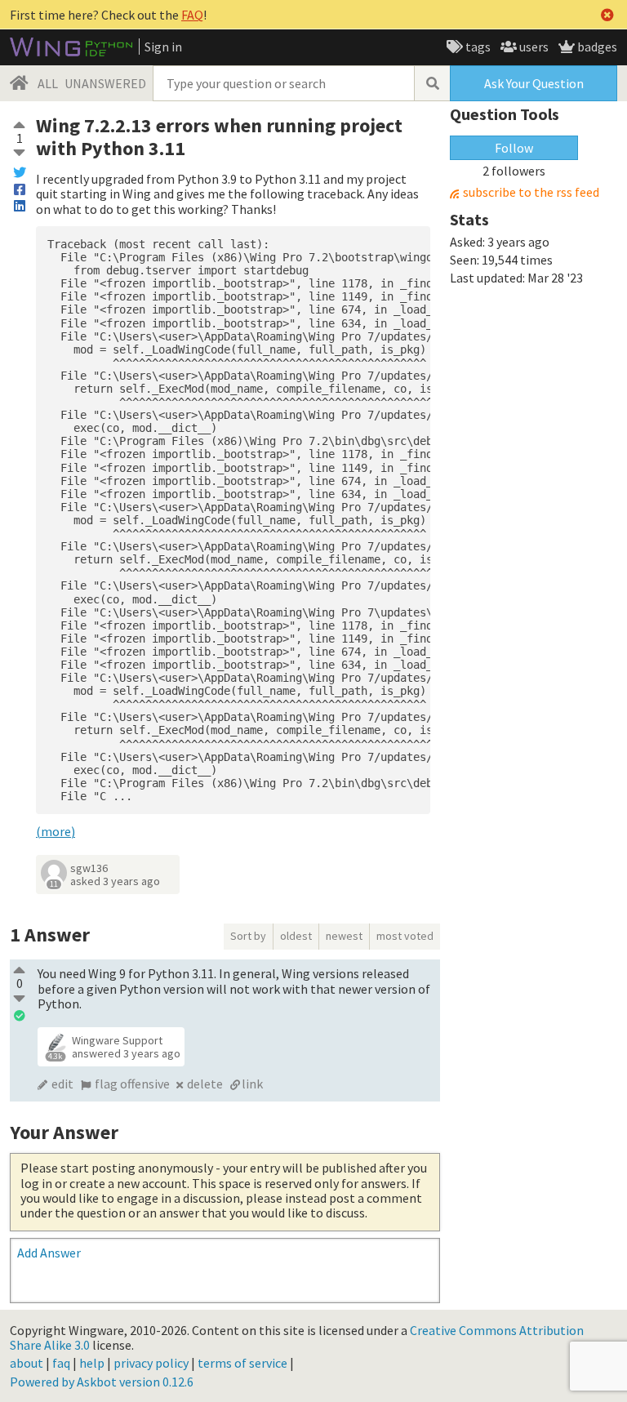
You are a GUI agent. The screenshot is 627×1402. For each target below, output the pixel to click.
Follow (514, 148)
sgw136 (89, 868)
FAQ (192, 15)
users (533, 46)
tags (477, 46)
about (26, 1363)
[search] (432, 83)
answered (126, 1053)
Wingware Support (117, 1040)
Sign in (163, 46)
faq (61, 1363)
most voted (405, 935)
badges (596, 46)
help (91, 1363)
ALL (48, 83)
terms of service (242, 1363)
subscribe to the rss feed (531, 192)
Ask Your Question (534, 83)
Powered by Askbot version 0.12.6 (101, 1381)
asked (115, 881)
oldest (296, 935)
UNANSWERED (105, 83)
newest (344, 935)
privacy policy (151, 1363)
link (252, 1083)
